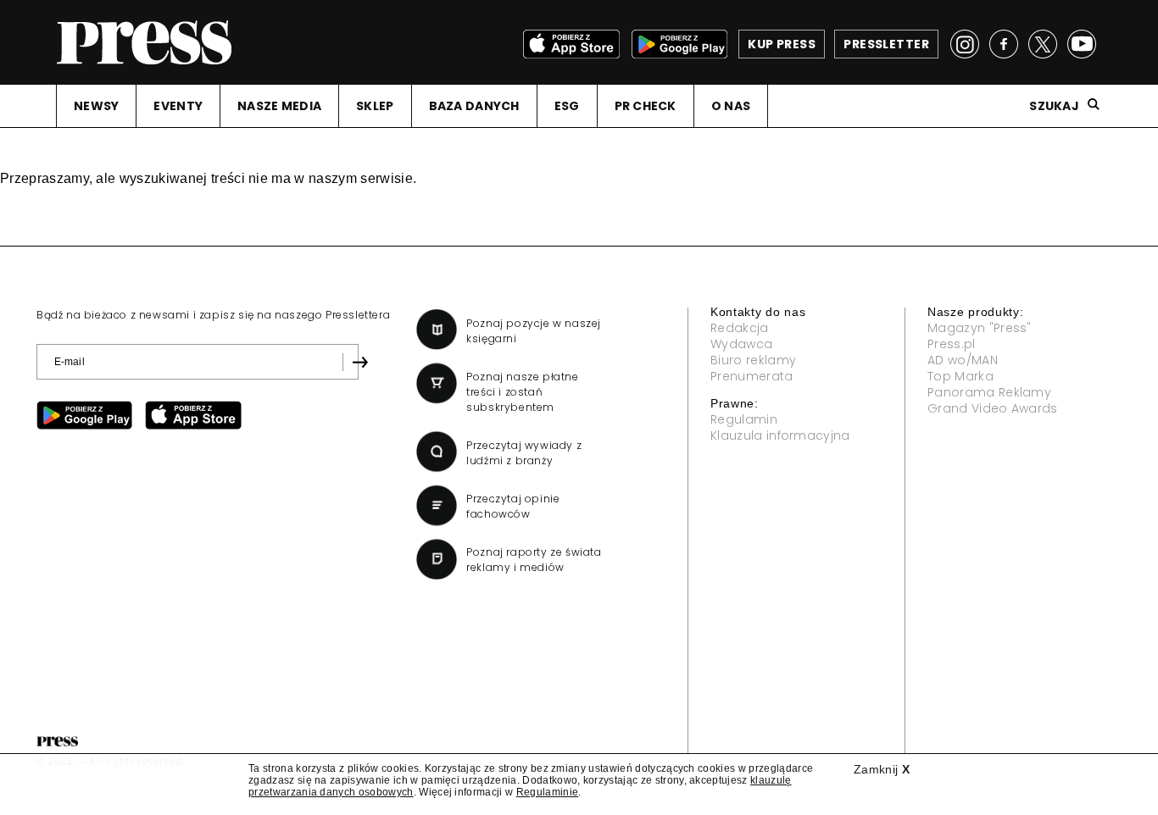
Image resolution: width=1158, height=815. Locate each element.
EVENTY (178, 105)
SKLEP (374, 105)
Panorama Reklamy (989, 392)
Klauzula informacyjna (780, 435)
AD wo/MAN (962, 360)
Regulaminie (547, 792)
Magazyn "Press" (979, 327)
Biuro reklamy (753, 360)
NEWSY (96, 105)
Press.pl (951, 343)
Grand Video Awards (992, 408)
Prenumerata (751, 376)
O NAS (730, 105)
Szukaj (1054, 105)
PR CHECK (645, 105)
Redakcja (739, 327)
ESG (567, 105)
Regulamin (743, 419)
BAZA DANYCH (474, 105)
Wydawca (741, 343)
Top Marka (960, 376)
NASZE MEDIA (279, 105)
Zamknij (882, 769)
